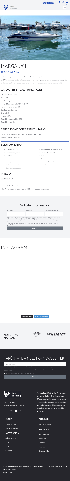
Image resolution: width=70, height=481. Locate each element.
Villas (7, 442)
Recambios (42, 438)
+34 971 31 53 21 (10, 402)
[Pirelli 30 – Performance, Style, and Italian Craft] (53, 304)
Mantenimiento (44, 434)
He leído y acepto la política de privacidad (19, 373)
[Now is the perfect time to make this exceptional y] (53, 263)
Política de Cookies (9, 469)
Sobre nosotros (10, 438)
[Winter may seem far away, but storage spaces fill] (17, 283)
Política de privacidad (53, 221)
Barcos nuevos (10, 424)
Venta (8, 419)
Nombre (10, 211)
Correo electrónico (51, 211)
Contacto (8, 451)
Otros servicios (44, 451)
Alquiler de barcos (45, 425)
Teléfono (29, 211)
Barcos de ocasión (11, 428)
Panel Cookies (8, 472)
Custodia (42, 443)
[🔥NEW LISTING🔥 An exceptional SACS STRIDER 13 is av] (53, 283)
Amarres (42, 447)
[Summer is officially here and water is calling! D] (17, 304)
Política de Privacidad (35, 466)
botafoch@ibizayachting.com (14, 405)
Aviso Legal (23, 466)
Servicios (44, 429)
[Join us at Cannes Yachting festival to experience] (17, 263)
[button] (64, 7)
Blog (7, 446)
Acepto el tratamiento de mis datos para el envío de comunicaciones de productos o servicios (32, 224)
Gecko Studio (62, 466)
